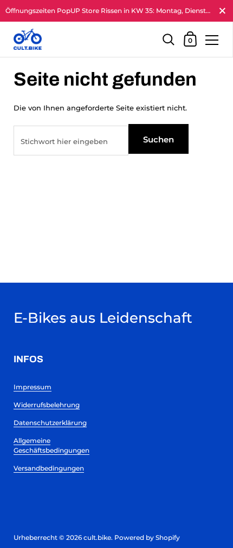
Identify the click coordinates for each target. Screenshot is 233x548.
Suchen (158, 139)
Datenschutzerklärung (50, 423)
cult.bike (97, 537)
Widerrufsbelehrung (47, 405)
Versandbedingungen (49, 468)
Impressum (32, 387)
